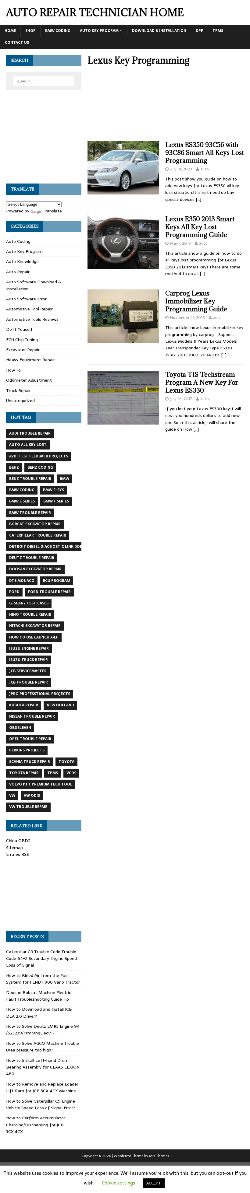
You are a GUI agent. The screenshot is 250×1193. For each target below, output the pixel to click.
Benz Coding (40, 467)
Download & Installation (159, 31)
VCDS (71, 773)
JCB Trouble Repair (28, 682)
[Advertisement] (166, 105)
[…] (198, 199)
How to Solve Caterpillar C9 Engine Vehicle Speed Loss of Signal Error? (40, 1104)
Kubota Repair (23, 705)
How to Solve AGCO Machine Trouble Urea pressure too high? (42, 1046)
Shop (30, 31)
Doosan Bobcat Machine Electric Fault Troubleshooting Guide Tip (38, 995)
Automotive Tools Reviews (32, 319)
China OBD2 (18, 840)
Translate (52, 211)
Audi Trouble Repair (30, 433)
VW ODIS (32, 795)
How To (13, 370)
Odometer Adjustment (29, 380)
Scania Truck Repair (29, 762)
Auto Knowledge (22, 261)
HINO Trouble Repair (30, 614)
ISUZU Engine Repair (29, 648)
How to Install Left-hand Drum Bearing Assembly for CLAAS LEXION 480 (43, 1067)
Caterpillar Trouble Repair (37, 535)
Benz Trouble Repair (30, 479)
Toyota (66, 762)
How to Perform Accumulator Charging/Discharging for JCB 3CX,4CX (35, 1124)
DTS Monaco (21, 581)
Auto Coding (18, 241)
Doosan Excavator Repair (35, 569)
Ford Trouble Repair (49, 592)
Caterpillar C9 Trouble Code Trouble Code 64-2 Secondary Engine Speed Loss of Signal (41, 958)
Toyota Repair (24, 773)
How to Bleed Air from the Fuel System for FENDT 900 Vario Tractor (43, 978)
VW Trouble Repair (28, 807)
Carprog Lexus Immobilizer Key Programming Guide (196, 301)
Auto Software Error (26, 299)
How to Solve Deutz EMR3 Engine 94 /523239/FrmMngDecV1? (43, 1029)
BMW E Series (22, 501)
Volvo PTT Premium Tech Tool (40, 784)
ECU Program (56, 581)
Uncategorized (20, 400)
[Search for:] (43, 81)
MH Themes (159, 1156)
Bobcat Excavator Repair (35, 524)
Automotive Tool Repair (29, 309)
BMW (64, 479)
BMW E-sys (53, 490)
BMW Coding (57, 31)
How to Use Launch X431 (34, 637)
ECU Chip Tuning (22, 339)
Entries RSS (17, 854)
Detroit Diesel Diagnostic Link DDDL (47, 547)
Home (10, 31)
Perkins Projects (27, 750)
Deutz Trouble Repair (31, 558)
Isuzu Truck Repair (28, 660)
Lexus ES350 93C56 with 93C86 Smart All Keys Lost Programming (204, 153)
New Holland (60, 705)
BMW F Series (56, 501)
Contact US (17, 43)
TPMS (217, 31)
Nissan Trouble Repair (32, 716)
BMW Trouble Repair (30, 513)
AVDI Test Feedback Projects (38, 456)
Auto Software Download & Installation (33, 285)
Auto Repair (18, 271)
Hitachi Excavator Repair (35, 626)
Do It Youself (19, 329)
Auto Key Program (99, 31)
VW (12, 795)
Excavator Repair (23, 349)
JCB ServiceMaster (28, 671)
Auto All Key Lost (28, 445)
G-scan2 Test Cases (28, 603)
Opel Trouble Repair (30, 739)
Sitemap (14, 847)
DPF (199, 31)
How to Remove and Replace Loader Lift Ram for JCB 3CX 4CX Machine (42, 1087)
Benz (14, 467)
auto (204, 169)
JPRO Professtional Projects (39, 694)
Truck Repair (18, 390)
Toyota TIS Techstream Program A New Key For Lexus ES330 (201, 382)
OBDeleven (20, 728)
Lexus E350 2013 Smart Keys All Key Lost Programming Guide (199, 227)
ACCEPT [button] (153, 1183)
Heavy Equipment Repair (30, 359)
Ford (14, 592)
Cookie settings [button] (118, 1183)
